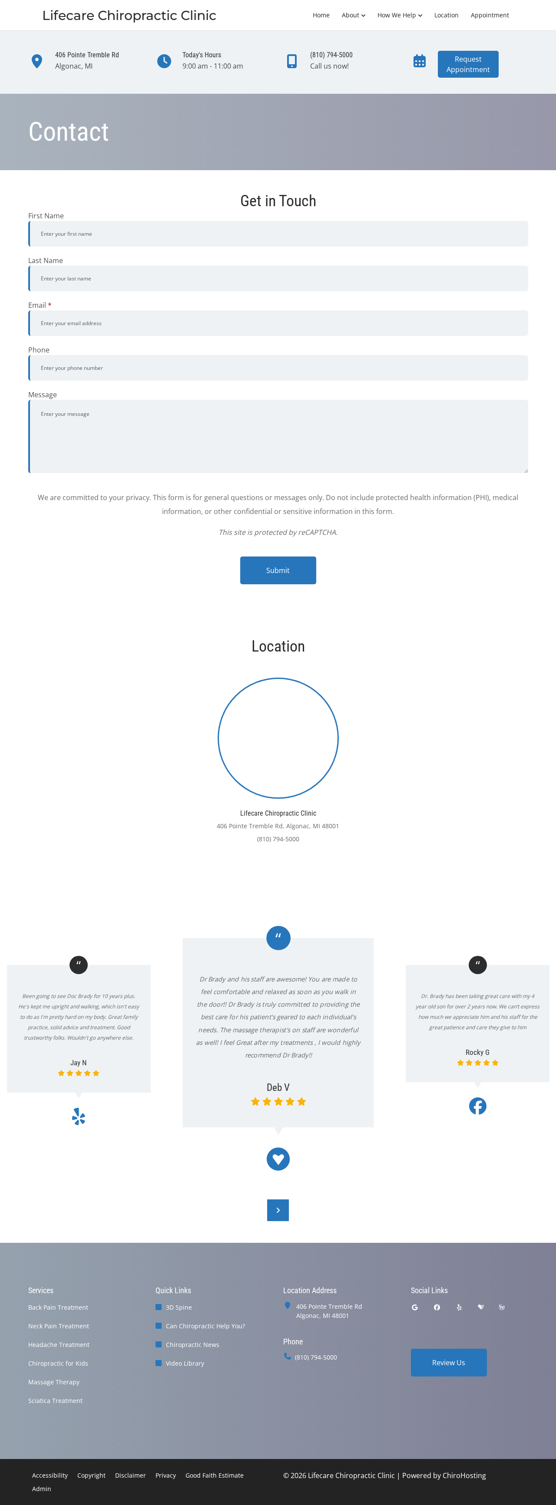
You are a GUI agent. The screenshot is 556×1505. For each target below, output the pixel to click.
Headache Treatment (58, 1344)
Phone (39, 350)
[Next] (278, 1210)
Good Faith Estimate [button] (214, 1475)
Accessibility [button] (50, 1475)
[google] (415, 1307)
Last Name (45, 260)
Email (40, 305)
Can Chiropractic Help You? (205, 1326)
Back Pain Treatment (58, 1307)
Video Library (185, 1363)
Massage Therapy (53, 1382)
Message (42, 394)
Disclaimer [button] (130, 1475)
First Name (46, 216)
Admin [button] (41, 1489)
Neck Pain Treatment (58, 1326)
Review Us (448, 1362)
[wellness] (502, 1307)
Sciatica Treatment (55, 1400)
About (350, 15)
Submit (278, 570)
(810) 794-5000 (316, 1357)
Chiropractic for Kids (58, 1363)
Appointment (490, 15)
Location (446, 15)
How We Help (396, 15)
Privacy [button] (166, 1475)
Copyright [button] (91, 1475)
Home (321, 15)
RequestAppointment (468, 64)
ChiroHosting (464, 1475)
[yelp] (459, 1307)
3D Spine (179, 1307)
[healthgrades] (481, 1307)
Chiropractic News (192, 1344)
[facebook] (437, 1307)
